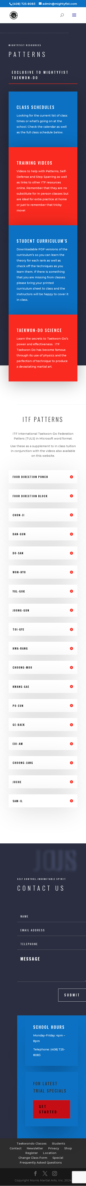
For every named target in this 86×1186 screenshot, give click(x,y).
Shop (68, 1148)
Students (58, 1143)
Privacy (53, 1148)
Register (31, 1153)
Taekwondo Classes (32, 1143)
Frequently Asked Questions (41, 1162)
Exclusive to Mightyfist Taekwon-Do (40, 75)
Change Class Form (32, 1158)
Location (49, 1153)
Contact (16, 1148)
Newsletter (35, 1148)
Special (57, 1158)
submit (72, 995)
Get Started (48, 1109)
